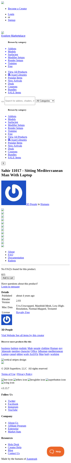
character (25, 351)
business (5, 348)
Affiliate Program (17, 425)
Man (41, 354)
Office (34, 351)
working (54, 354)
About (11, 251)
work (26, 354)
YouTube (13, 409)
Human (54, 348)
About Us (13, 422)
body (47, 354)
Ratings (12, 260)
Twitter (11, 401)
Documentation (16, 257)
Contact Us (14, 453)
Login (11, 14)
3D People (31, 204)
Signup (11, 20)
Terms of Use (8, 374)
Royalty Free (23, 312)
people (37, 348)
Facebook (13, 404)
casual (12, 354)
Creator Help (14, 447)
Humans (44, 204)
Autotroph (31, 458)
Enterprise (13, 428)
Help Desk (13, 444)
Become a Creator (17, 8)
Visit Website (8, 335)
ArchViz (33, 354)
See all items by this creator (30, 335)
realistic (23, 348)
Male (30, 348)
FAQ (10, 254)
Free (10, 66)
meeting (16, 351)
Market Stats (14, 431)
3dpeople (6, 351)
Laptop (5, 354)
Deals (11, 83)
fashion (14, 348)
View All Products (17, 71)
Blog (10, 450)
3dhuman (43, 351)
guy (61, 348)
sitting (20, 354)
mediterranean (55, 351)
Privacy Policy (24, 374)
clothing (45, 348)
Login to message (10, 286)
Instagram (13, 406)
